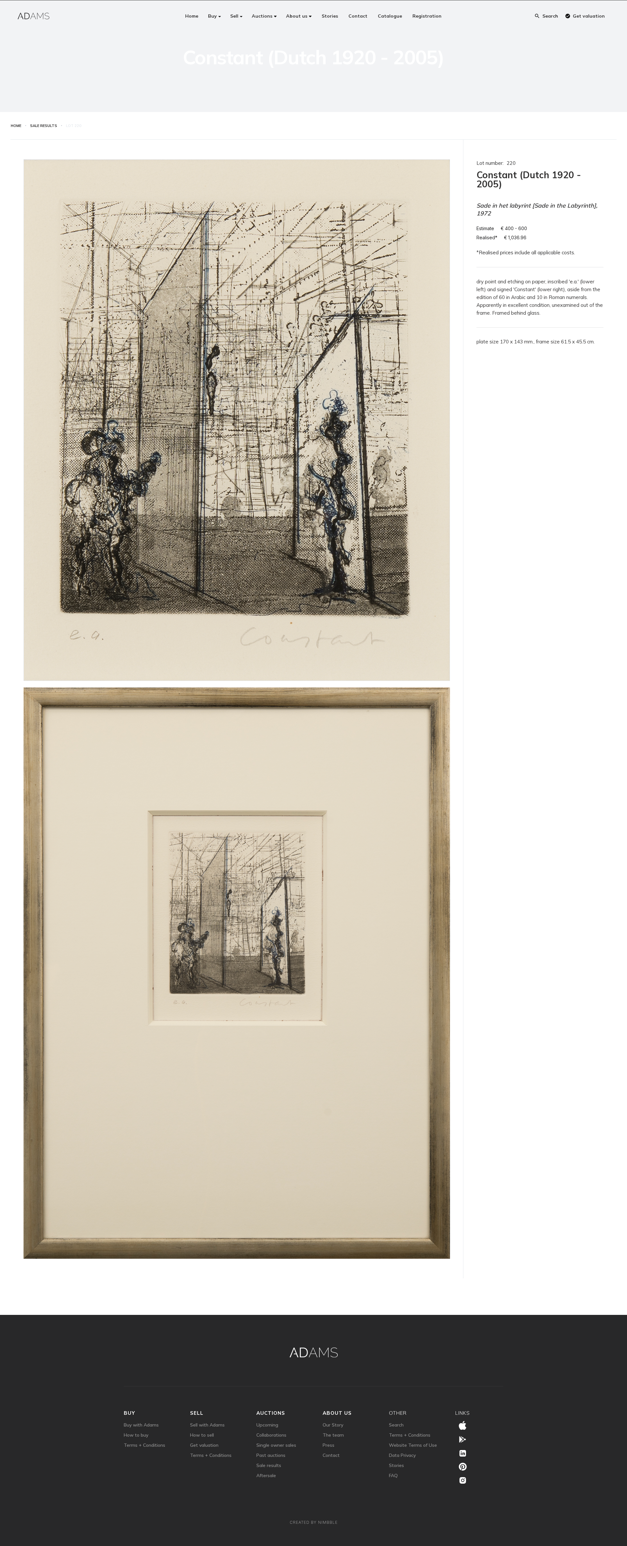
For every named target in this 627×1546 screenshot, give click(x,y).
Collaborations (271, 1435)
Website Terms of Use (413, 1445)
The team (333, 1435)
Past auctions (270, 1455)
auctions (270, 1413)
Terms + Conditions (144, 1445)
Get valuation (204, 1445)
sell (196, 1413)
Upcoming (267, 1425)
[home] (33, 16)
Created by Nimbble (314, 1522)
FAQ (393, 1475)
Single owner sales (276, 1445)
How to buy (136, 1435)
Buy (129, 1413)
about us (337, 1413)
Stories (396, 1465)
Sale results (268, 1465)
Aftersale (266, 1475)
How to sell (202, 1435)
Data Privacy (402, 1455)
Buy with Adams (141, 1425)
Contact (331, 1455)
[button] (214, 16)
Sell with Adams (207, 1425)
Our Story (333, 1425)
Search (396, 1425)
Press (328, 1445)
